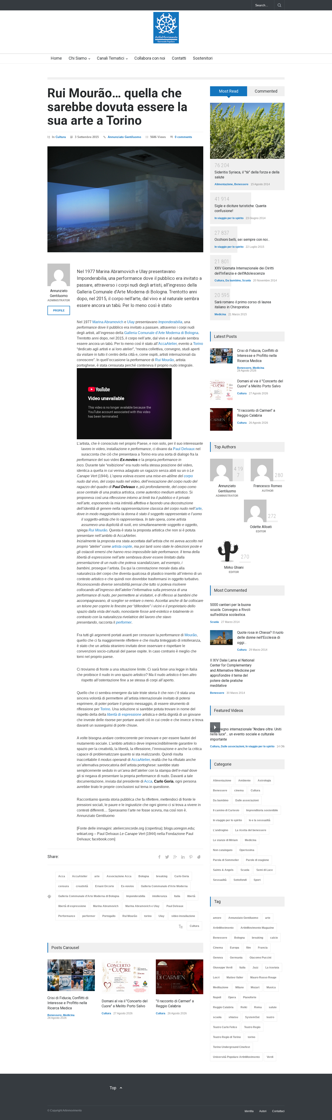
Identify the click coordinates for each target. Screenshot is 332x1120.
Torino (198, 344)
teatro (270, 1017)
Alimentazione (224, 184)
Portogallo (108, 916)
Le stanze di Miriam (225, 840)
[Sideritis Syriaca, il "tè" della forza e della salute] (247, 131)
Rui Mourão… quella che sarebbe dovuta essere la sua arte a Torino (117, 107)
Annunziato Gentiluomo (124, 137)
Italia (177, 896)
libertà (191, 896)
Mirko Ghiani (233, 567)
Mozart (255, 987)
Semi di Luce (264, 870)
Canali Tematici (110, 58)
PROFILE (59, 310)
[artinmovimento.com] (166, 36)
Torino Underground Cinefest (231, 1047)
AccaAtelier (167, 344)
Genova (218, 957)
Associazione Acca (119, 876)
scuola (217, 1017)
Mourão (191, 635)
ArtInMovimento (223, 927)
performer (88, 916)
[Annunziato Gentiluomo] (58, 275)
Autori (263, 1111)
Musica (271, 987)
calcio (274, 937)
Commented (266, 91)
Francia (263, 947)
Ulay (131, 322)
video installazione (183, 916)
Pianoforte (249, 997)
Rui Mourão (164, 360)
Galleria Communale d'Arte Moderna (164, 886)
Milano (239, 987)
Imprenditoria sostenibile (262, 810)
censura (63, 886)
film (248, 947)
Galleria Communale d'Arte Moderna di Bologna (88, 896)
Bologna (143, 876)
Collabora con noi (149, 58)
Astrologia (264, 780)
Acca (148, 781)
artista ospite (122, 546)
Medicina (69, 1015)
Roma (258, 1007)
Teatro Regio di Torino (227, 1037)
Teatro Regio (252, 1027)
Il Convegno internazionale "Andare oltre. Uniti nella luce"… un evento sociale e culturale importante (245, 734)
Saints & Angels (223, 870)
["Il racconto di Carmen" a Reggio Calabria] (179, 976)
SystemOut (252, 1017)
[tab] (228, 92)
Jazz (255, 967)
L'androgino (220, 830)
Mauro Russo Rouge (263, 977)
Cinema (218, 947)
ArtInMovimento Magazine (257, 927)
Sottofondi (240, 880)
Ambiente (244, 780)
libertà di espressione (124, 714)
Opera (232, 997)
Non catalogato (222, 850)
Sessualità (220, 880)
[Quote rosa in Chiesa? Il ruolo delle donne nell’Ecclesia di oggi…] (221, 637)
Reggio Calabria (223, 1007)
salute (273, 1007)
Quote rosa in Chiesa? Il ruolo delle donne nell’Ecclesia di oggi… (260, 637)
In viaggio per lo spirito (229, 218)
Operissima (246, 850)
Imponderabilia (135, 896)
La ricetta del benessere (250, 830)
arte (199, 508)
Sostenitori (203, 58)
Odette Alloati (261, 527)
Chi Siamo (78, 58)
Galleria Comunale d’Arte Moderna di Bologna (161, 333)
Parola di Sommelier (226, 860)
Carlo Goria (181, 876)
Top (113, 1087)
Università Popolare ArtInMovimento (236, 1057)
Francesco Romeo (267, 486)
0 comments (183, 137)
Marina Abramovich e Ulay (142, 906)
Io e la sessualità (259, 820)
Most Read (228, 91)
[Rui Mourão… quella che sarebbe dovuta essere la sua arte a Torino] (125, 199)
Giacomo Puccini (260, 957)
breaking (161, 876)
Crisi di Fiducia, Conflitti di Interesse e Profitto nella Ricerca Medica (67, 1003)
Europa (234, 947)
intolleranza (159, 896)
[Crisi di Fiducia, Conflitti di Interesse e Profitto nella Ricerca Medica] (71, 975)
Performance (66, 916)
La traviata (272, 967)
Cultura (61, 137)
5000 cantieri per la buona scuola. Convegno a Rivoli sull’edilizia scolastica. (230, 610)
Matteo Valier (235, 977)
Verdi (270, 1057)
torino (148, 916)
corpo (188, 476)
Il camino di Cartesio (226, 810)
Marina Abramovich (107, 322)
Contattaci (278, 1111)
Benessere (54, 1015)
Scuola (246, 280)
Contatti (179, 58)
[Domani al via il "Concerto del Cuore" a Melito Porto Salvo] (125, 976)
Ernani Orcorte (104, 886)
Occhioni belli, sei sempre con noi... (242, 239)
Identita (249, 1111)
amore (217, 917)
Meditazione (220, 987)
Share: (53, 857)
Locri (216, 977)
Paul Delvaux (184, 449)
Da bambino (233, 280)
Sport (257, 880)
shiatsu (233, 1017)
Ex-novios (127, 886)
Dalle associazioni (232, 746)
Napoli (217, 997)
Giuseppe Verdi (222, 967)
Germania (236, 957)
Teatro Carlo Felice (225, 1027)
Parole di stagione (257, 860)
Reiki (244, 1007)
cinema (239, 790)
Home (56, 58)
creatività (82, 886)
